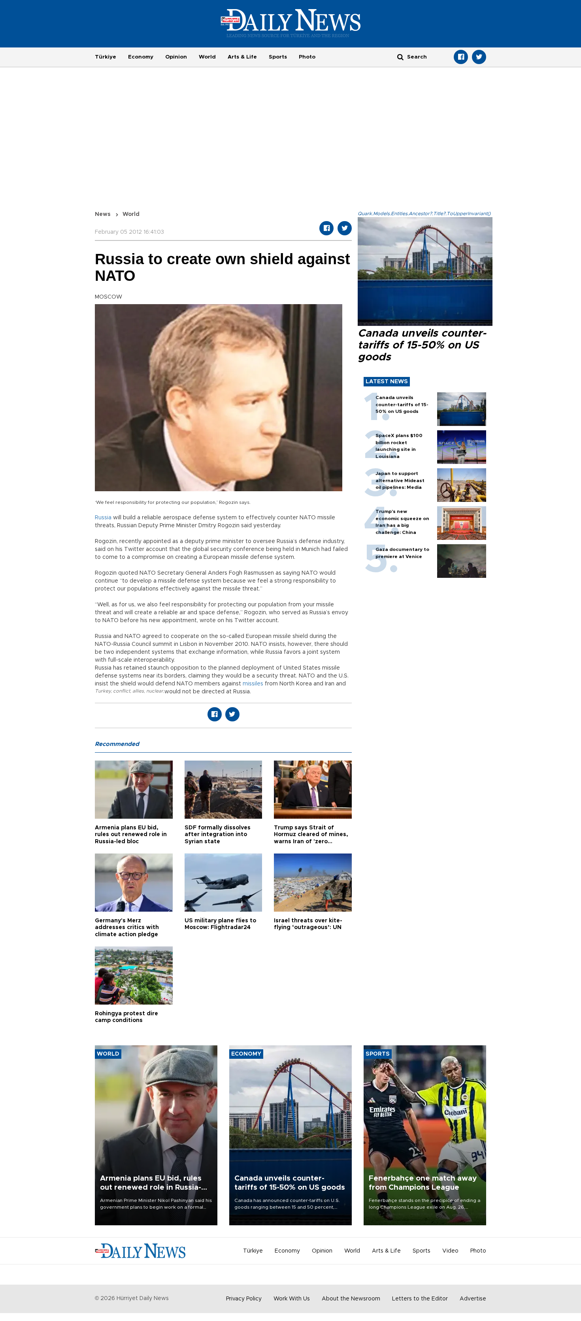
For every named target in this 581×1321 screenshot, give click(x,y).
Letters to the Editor (420, 1299)
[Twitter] (479, 57)
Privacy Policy (244, 1299)
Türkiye (105, 57)
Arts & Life (242, 57)
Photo (307, 57)
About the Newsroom (351, 1299)
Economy (140, 57)
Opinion (176, 57)
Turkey (103, 691)
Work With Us (292, 1299)
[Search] (400, 56)
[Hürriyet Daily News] (291, 23)
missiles (253, 684)
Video (450, 1251)
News (103, 214)
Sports (278, 57)
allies (138, 691)
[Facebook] (461, 57)
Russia (103, 517)
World (207, 57)
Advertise (473, 1299)
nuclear (154, 691)
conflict (121, 691)
